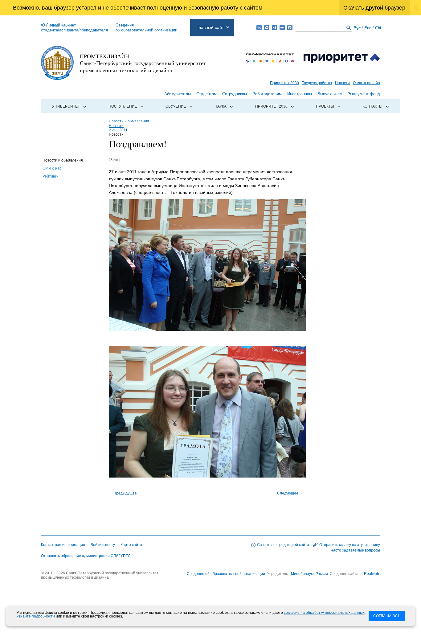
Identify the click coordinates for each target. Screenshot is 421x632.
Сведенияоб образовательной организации (146, 27)
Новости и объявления (63, 160)
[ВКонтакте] (259, 27)
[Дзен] (282, 27)
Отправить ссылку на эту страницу (349, 545)
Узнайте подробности (35, 616)
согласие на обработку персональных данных (324, 612)
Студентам (206, 94)
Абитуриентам (177, 94)
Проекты (325, 106)
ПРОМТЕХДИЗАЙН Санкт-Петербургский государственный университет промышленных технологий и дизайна (143, 63)
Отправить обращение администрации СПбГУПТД (85, 556)
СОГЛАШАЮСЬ (386, 616)
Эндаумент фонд (364, 94)
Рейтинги (51, 176)
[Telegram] (274, 27)
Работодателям (267, 94)
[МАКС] (266, 27)
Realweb (371, 574)
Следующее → (290, 493)
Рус (357, 28)
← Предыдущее (123, 493)
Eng (367, 28)
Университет (66, 106)
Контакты (372, 106)
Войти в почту (103, 545)
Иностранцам (299, 94)
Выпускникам (329, 94)
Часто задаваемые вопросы (355, 550)
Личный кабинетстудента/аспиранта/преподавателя (74, 27)
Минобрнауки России (310, 574)
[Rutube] (289, 27)
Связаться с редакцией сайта (283, 545)
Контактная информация (63, 545)
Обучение (176, 106)
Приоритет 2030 (284, 83)
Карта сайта (131, 545)
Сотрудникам (234, 94)
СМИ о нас (52, 168)
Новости (342, 83)
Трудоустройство (317, 83)
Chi (378, 28)
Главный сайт (210, 27)
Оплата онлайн (366, 83)
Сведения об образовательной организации (226, 574)
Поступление (122, 106)
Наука (221, 106)
